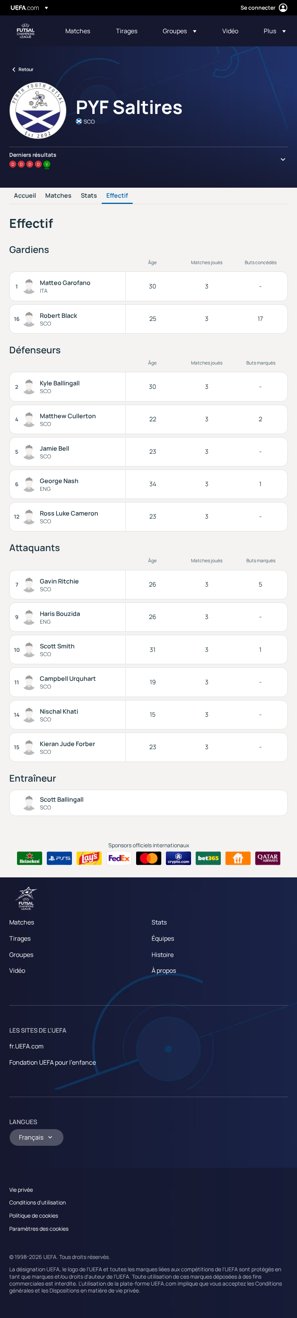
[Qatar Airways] (267, 858)
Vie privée (21, 1189)
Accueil (25, 195)
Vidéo (17, 970)
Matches (58, 195)
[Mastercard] (148, 858)
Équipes (163, 938)
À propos (164, 970)
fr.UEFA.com (26, 1046)
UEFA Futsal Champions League (25, 31)
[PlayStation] (59, 858)
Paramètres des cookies (38, 1228)
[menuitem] (81, 31)
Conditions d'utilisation (37, 1202)
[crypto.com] (178, 858)
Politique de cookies (33, 1215)
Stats (89, 195)
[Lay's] (89, 858)
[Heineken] (29, 858)
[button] (179, 31)
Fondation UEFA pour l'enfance (52, 1062)
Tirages (20, 938)
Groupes (21, 954)
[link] (77, 31)
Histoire (163, 954)
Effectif (117, 195)
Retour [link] (26, 69)
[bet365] (208, 858)
